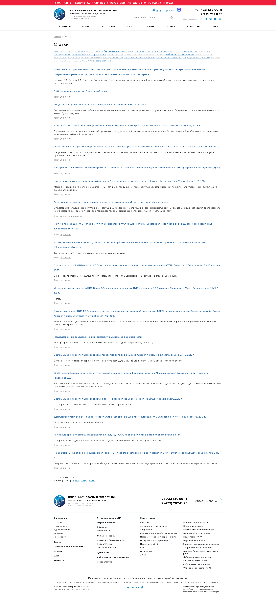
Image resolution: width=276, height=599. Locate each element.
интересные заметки (91, 57)
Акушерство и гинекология (153, 526)
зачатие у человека (203, 54)
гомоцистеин (78, 54)
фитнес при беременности (66, 61)
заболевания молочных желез (151, 54)
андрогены (88, 51)
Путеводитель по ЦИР (109, 518)
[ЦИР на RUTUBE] (220, 19)
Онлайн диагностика (107, 547)
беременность (113, 51)
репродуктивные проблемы (196, 57)
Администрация (62, 529)
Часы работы (60, 537)
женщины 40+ (130, 54)
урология (215, 57)
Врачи (85, 26)
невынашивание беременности (139, 57)
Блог (56, 556)
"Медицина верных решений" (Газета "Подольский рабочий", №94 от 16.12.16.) (100, 104)
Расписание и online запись (69, 546)
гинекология (204, 51)
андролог (98, 51)
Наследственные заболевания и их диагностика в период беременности (98, 336)
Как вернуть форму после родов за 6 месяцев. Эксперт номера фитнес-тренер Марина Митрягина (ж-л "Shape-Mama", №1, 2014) (130, 181)
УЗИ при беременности (195, 560)
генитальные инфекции (186, 51)
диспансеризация (115, 54)
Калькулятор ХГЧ (105, 544)
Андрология (146, 529)
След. (84, 480)
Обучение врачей (106, 522)
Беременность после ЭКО (196, 533)
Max (179, 10)
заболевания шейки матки (180, 54)
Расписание (108, 26)
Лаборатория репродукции (197, 557)
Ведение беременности (195, 522)
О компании (60, 518)
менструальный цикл (113, 57)
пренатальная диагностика (169, 57)
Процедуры (146, 551)
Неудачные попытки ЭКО (195, 540)
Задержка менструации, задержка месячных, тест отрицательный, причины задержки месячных (112, 202)
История (58, 522)
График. (59, 2)
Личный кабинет (165, 10)
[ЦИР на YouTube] (215, 19)
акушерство (68, 51)
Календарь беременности (110, 540)
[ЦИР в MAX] (201, 19)
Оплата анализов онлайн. (110, 2)
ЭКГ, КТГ (144, 555)
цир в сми (86, 60)
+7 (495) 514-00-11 (208, 9)
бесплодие (128, 51)
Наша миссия (60, 526)
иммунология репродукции (67, 57)
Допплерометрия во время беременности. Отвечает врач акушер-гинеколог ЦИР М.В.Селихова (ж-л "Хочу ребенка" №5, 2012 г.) (130, 416)
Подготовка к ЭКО (149, 544)
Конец (92, 480)
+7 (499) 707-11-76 (210, 14)
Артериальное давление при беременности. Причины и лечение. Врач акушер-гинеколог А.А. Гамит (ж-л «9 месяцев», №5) (127, 125)
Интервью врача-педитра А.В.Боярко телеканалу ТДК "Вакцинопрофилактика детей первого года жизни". (117, 434)
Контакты (59, 560)
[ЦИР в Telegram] (206, 19)
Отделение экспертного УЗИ (197, 568)
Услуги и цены (147, 518)
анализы (79, 51)
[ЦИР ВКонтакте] (210, 19)
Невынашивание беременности (199, 529)
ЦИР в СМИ (103, 552)
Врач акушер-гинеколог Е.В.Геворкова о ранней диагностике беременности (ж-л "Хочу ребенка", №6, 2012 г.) (118, 398)
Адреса (170, 26)
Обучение (102, 527)
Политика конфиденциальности (199, 586)
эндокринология (102, 61)
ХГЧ (60, 51)
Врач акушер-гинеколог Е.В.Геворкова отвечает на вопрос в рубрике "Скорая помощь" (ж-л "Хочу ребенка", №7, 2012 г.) (124, 354)
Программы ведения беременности (158, 537)
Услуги (130, 26)
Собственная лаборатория (196, 564)
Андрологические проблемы (197, 547)
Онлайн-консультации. (79, 2)
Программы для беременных (154, 540)
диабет (103, 54)
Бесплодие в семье (193, 526)
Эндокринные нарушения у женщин (201, 544)
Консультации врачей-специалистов (158, 533)
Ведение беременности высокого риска (200, 552)
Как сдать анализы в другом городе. (151, 2)
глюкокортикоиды (62, 54)
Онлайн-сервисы (106, 536)
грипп (96, 54)
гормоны (88, 54)
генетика (169, 51)
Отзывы (150, 26)
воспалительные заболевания (150, 51)
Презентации (103, 530)
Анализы (144, 522)
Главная (57, 36)
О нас (215, 26)
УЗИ (56, 51)
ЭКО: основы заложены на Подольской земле (81, 91)
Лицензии (59, 533)
